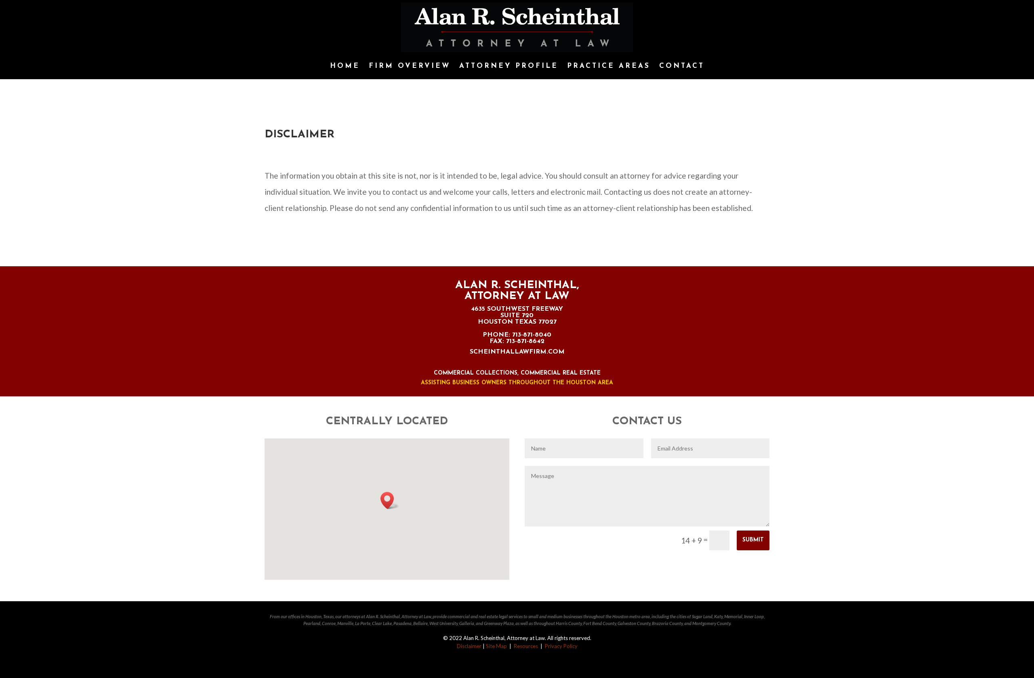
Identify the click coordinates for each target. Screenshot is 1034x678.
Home (345, 66)
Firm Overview (409, 66)
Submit (753, 540)
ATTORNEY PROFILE (508, 66)
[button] (389, 500)
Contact (681, 66)
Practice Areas (608, 66)
